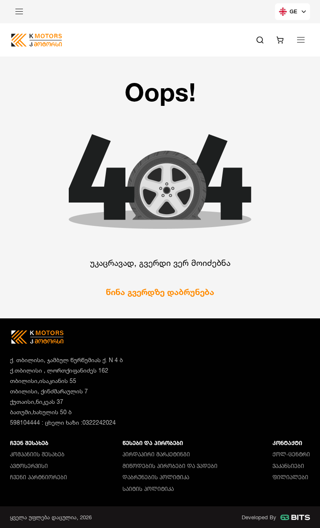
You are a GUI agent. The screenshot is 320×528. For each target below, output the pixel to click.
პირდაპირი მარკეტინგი (156, 454)
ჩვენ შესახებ (29, 443)
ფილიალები (290, 477)
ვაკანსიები (288, 466)
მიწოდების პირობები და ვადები (170, 466)
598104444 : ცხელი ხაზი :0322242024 (63, 422)
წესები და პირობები (152, 443)
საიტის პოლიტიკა (148, 488)
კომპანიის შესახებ (37, 454)
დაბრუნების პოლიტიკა (155, 477)
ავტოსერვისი (29, 466)
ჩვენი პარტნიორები (38, 477)
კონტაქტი (287, 443)
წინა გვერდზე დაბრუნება (160, 292)
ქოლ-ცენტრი (291, 454)
